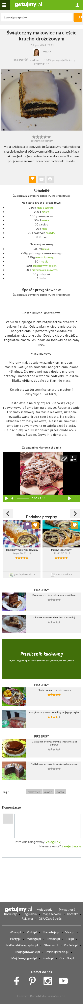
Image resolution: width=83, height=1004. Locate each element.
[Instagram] (49, 980)
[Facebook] (18, 980)
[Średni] (37, 136)
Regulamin (30, 914)
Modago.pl (33, 939)
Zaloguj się (53, 842)
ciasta (60, 792)
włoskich (51, 265)
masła (45, 211)
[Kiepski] (34, 136)
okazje (48, 792)
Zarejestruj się (71, 846)
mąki (39, 207)
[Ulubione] (35, 525)
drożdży (50, 232)
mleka (45, 220)
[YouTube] (65, 980)
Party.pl (15, 939)
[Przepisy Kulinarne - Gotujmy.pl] (28, 4)
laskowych (51, 270)
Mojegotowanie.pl (27, 952)
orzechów (38, 265)
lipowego (49, 257)
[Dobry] (41, 136)
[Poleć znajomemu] (41, 179)
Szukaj (78, 17)
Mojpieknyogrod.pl (24, 958)
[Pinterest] (33, 980)
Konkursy (10, 914)
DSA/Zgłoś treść (50, 918)
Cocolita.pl (66, 958)
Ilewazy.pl (53, 939)
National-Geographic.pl (22, 945)
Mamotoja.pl (51, 932)
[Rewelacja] (49, 136)
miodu (39, 257)
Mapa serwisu (52, 914)
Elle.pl (70, 939)
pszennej (48, 207)
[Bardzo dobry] (45, 136)
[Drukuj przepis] (50, 179)
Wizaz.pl (15, 932)
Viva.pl (69, 932)
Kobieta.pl (71, 945)
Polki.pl (32, 932)
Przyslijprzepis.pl (57, 952)
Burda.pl (48, 958)
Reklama (27, 918)
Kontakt (72, 914)
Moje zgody (44, 909)
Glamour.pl (51, 945)
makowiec (34, 792)
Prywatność (67, 909)
